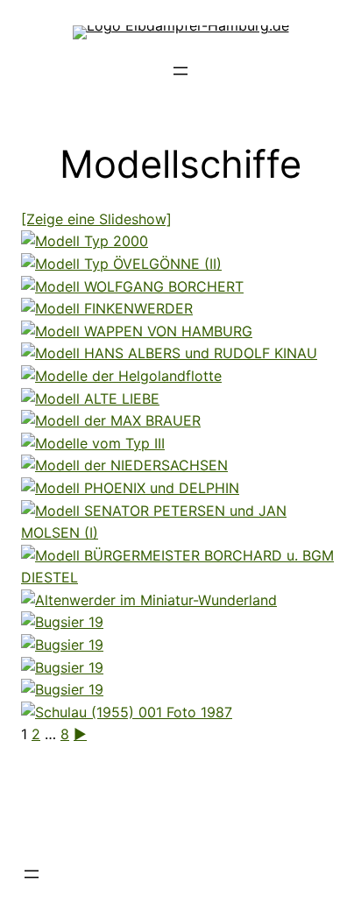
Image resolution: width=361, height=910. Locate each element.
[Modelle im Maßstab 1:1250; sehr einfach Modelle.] (93, 443)
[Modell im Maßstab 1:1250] (84, 241)
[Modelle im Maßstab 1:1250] (169, 353)
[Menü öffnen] (180, 70)
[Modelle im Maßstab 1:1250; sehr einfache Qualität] (180, 577)
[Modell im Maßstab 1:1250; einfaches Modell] (111, 420)
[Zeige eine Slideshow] (96, 219)
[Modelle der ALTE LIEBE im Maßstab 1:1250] (90, 398)
